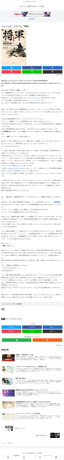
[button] (59, 256)
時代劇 (19, 318)
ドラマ (8, 318)
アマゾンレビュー (35, 98)
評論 (4, 318)
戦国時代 (14, 318)
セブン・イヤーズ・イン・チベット (14, 168)
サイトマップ (47, 455)
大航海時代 (56, 202)
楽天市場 (32, 19)
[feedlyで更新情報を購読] (16, 340)
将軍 (18, 90)
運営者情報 (16, 455)
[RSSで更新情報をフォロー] (47, 340)
